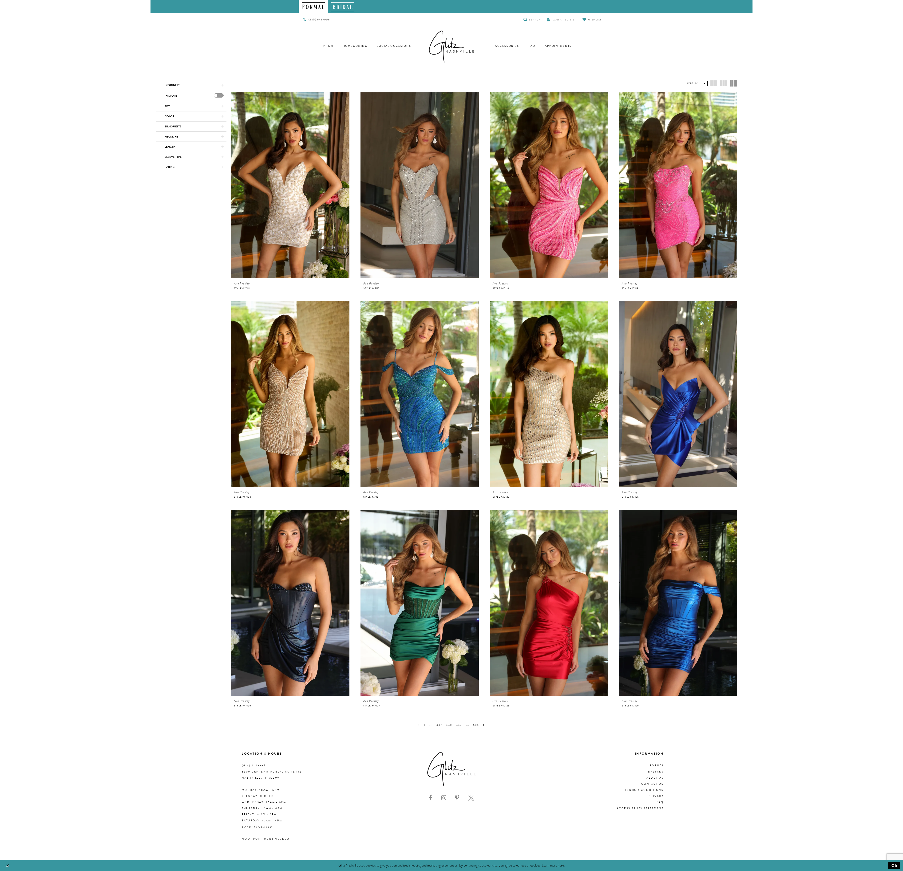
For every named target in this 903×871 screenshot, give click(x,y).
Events (657, 766)
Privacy (656, 796)
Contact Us (652, 784)
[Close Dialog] (7, 866)
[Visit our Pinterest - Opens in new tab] (457, 797)
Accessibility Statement (640, 808)
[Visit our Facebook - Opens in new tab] (430, 797)
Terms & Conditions (644, 790)
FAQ (660, 802)
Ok (894, 865)
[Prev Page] (418, 725)
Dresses (656, 772)
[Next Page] (484, 725)
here (561, 865)
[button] (561, 19)
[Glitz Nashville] (451, 47)
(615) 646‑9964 (255, 766)
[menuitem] (313, 6)
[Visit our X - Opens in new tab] (471, 797)
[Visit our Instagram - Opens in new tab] (443, 797)
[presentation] (219, 95)
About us (655, 778)
